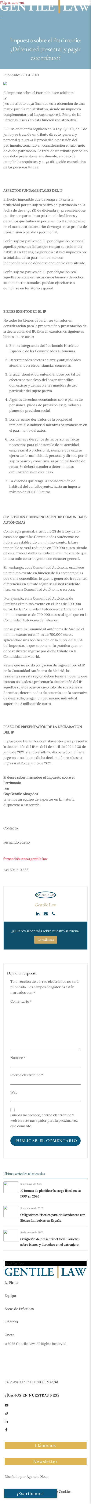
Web (13, 1092)
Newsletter (45, 1461)
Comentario (21, 1001)
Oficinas (11, 1322)
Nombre (18, 1057)
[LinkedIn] (38, 913)
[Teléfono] (53, 913)
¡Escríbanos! (30, 1493)
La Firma (11, 1282)
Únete (9, 1335)
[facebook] (6, 1429)
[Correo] (46, 913)
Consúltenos (45, 940)
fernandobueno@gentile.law (25, 859)
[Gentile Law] (46, 1277)
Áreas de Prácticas (19, 1309)
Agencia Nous (37, 1476)
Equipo (10, 1295)
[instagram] (6, 1413)
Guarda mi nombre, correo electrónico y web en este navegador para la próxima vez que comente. (44, 1120)
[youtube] (6, 1405)
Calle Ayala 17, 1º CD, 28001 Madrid (31, 1382)
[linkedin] (6, 1421)
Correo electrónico (26, 1075)
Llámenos (45, 1445)
